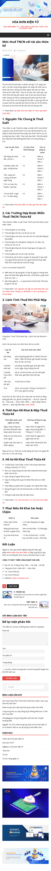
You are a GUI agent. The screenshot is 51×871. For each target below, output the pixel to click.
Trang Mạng (7, 662)
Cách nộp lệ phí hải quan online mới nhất (27, 707)
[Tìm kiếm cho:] (25, 687)
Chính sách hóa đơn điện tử (13, 739)
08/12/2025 (8, 50)
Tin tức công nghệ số (10, 758)
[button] (47, 35)
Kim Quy (5, 701)
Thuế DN (5, 751)
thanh (4, 707)
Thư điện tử (6, 655)
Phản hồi (5, 630)
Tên (3, 648)
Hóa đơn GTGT (8, 743)
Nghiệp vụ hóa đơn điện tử (12, 747)
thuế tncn (13, 586)
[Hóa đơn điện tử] (25, 16)
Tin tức (5, 754)
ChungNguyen (21, 50)
